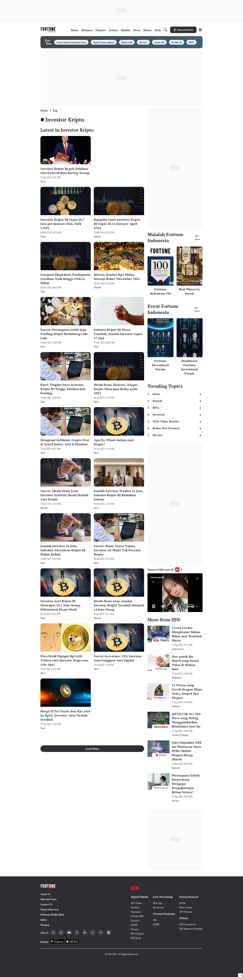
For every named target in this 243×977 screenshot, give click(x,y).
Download (44, 941)
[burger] (200, 30)
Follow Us (44, 932)
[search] (165, 30)
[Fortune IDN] (48, 30)
